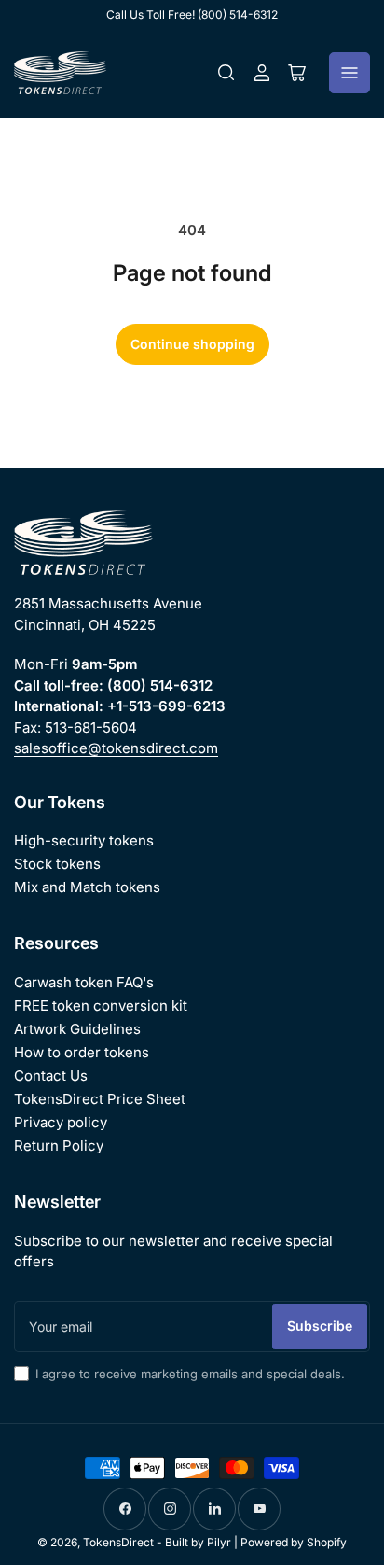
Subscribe (319, 1326)
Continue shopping (192, 344)
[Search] (226, 72)
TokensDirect (118, 1542)
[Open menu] (349, 72)
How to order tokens (81, 1052)
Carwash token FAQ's (84, 982)
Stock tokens (57, 864)
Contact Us (51, 1075)
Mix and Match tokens (87, 887)
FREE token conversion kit (100, 1005)
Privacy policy (60, 1122)
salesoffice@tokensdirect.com (116, 748)
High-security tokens (84, 840)
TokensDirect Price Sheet (99, 1099)
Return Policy (58, 1145)
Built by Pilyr (198, 1542)
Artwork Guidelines (77, 1029)
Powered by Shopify (293, 1542)
